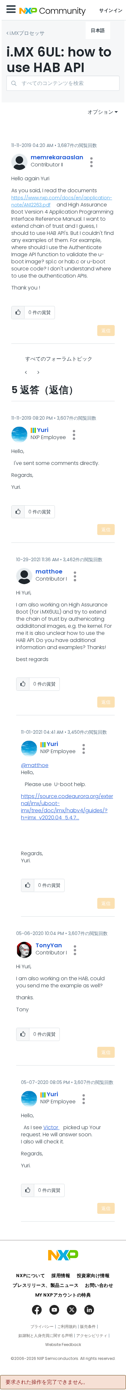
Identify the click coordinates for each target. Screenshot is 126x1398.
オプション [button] (100, 112)
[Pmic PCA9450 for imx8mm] (26, 372)
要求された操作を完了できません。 (46, 1382)
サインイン (111, 10)
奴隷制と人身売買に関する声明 (45, 1336)
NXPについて (30, 1275)
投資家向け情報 (93, 1275)
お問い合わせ (99, 1285)
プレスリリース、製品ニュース (46, 1285)
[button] (91, 162)
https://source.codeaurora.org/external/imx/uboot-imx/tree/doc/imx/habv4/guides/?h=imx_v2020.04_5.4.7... (67, 807)
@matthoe (34, 765)
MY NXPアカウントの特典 (63, 1295)
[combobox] (63, 83)
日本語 (98, 30)
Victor (51, 1127)
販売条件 (88, 1327)
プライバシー (42, 1327)
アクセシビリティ (91, 1336)
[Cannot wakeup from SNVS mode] (38, 372)
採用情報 (60, 1275)
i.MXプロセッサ (27, 33)
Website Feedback (63, 1345)
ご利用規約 (67, 1327)
